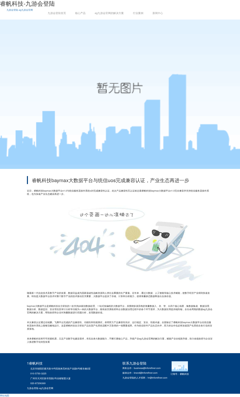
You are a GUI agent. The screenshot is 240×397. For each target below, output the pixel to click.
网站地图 (4, 395)
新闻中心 (157, 13)
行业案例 (138, 13)
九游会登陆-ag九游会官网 (20, 9)
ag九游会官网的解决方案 (109, 13)
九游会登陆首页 (57, 13)
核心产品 (80, 13)
